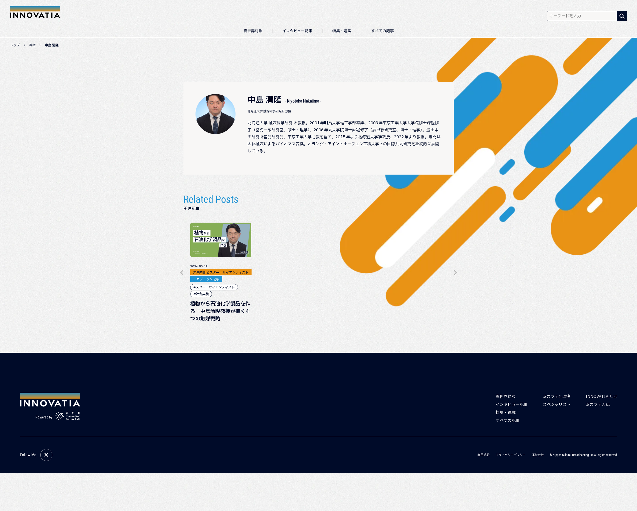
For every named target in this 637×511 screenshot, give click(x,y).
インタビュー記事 (297, 31)
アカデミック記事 (206, 279)
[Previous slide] (182, 273)
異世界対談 (253, 31)
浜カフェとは (598, 405)
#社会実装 (201, 294)
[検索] (622, 16)
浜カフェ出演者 (557, 397)
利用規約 (484, 455)
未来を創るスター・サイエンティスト (221, 272)
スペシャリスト (557, 405)
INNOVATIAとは (601, 397)
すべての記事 (382, 31)
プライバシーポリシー (511, 455)
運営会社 (538, 455)
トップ (15, 45)
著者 (32, 45)
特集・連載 (341, 31)
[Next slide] (455, 273)
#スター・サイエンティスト (214, 287)
